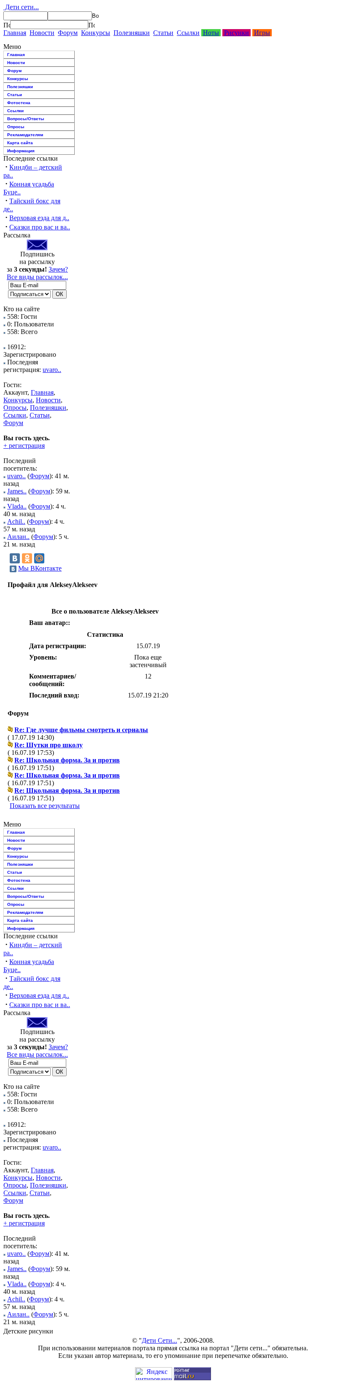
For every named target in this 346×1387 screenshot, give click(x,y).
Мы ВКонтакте (40, 568)
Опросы (15, 126)
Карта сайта (20, 142)
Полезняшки (132, 32)
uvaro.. (52, 369)
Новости (42, 32)
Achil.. (16, 521)
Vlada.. (17, 506)
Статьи (163, 32)
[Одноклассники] (27, 558)
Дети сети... (21, 7)
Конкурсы (95, 32)
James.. (17, 491)
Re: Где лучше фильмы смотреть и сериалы (81, 729)
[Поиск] (6, 25)
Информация (21, 150)
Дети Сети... (159, 1340)
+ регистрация (24, 445)
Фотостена (18, 102)
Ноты (211, 32)
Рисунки (236, 32)
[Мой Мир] (39, 558)
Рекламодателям (25, 134)
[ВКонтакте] (15, 558)
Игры (262, 32)
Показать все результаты (45, 805)
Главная (14, 32)
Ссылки (188, 32)
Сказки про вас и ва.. (39, 227)
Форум (68, 32)
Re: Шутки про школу (48, 745)
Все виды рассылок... (37, 276)
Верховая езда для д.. (39, 217)
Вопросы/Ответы (25, 118)
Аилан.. (18, 536)
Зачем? (58, 269)
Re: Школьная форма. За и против (67, 760)
